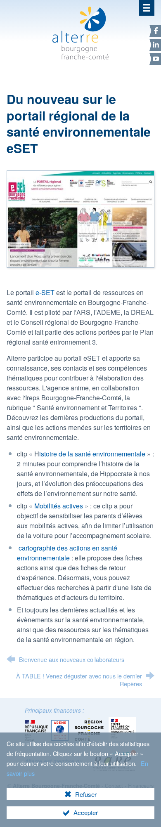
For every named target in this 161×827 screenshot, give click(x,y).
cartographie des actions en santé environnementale (67, 552)
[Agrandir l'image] (81, 218)
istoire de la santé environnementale (93, 453)
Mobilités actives (58, 505)
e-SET (45, 292)
